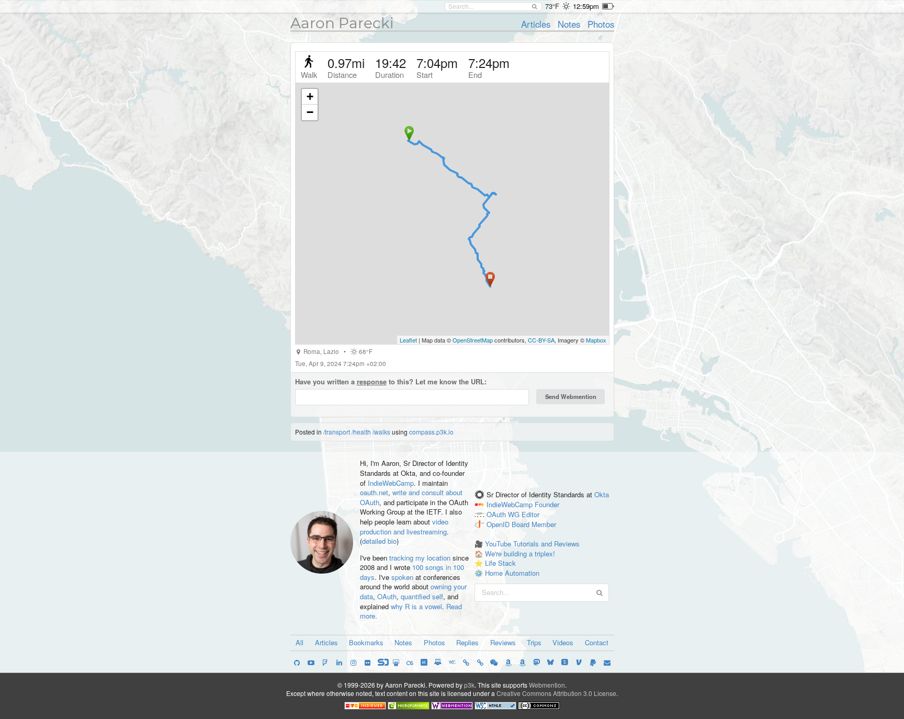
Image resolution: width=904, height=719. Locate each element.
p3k (469, 684)
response (372, 381)
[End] (490, 279)
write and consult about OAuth (411, 497)
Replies (467, 642)
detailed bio (379, 541)
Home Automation (512, 573)
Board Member (534, 524)
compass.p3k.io (431, 431)
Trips (534, 642)
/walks (381, 431)
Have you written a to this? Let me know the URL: (391, 381)
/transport (336, 431)
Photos (600, 24)
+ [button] (310, 96)
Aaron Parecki (342, 23)
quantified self (422, 596)
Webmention (547, 684)
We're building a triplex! (520, 553)
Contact (596, 642)
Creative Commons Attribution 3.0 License (556, 693)
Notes (569, 24)
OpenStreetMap (473, 340)
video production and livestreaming (404, 527)
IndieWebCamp (391, 483)
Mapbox (596, 340)
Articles (535, 24)
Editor (530, 514)
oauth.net (374, 492)
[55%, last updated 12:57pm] (608, 6)
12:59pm (586, 6)
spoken (402, 577)
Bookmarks (366, 642)
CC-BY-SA (541, 340)
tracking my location (419, 558)
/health (361, 431)
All (299, 642)
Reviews (503, 642)
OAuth (387, 596)
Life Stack (500, 563)
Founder (547, 504)
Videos (562, 642)
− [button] (310, 112)
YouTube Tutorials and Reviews (532, 544)
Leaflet (408, 340)
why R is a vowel (416, 606)
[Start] (409, 133)
